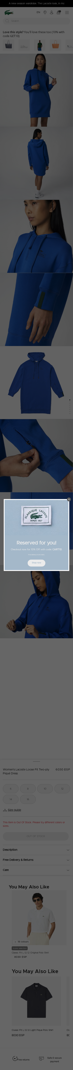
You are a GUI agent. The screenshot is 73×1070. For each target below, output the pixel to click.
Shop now (36, 563)
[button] (69, 499)
